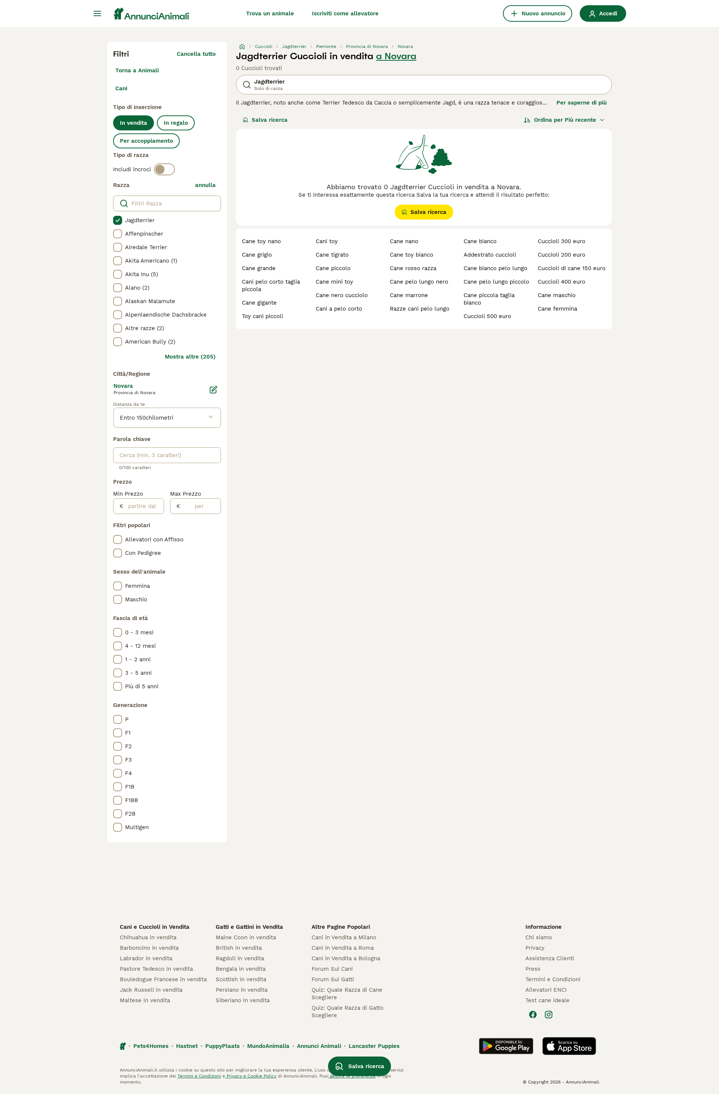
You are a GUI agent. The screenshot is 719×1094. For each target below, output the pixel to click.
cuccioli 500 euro (487, 316)
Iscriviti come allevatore (345, 13)
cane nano (404, 241)
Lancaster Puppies (374, 1046)
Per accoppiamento (146, 140)
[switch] (164, 169)
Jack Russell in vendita (151, 989)
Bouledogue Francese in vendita (163, 979)
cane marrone (409, 295)
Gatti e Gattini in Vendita (249, 927)
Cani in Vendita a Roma (343, 948)
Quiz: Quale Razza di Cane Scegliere (347, 993)
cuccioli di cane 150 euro (572, 268)
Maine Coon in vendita (246, 937)
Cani (121, 88)
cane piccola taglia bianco (489, 299)
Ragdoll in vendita (240, 958)
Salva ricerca (270, 120)
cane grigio (257, 254)
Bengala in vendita (241, 968)
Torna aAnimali (137, 70)
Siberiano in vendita (243, 1000)
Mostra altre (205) (190, 356)
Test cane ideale (547, 1000)
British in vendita (239, 948)
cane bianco (480, 241)
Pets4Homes (151, 1046)
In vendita (133, 123)
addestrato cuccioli (490, 254)
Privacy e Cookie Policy (250, 1076)
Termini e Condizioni (552, 979)
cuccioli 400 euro (561, 281)
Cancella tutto (196, 54)
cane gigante (259, 302)
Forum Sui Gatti (333, 979)
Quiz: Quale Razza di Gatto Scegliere (347, 1011)
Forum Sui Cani (332, 968)
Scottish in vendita (241, 979)
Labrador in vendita (146, 958)
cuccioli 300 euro (561, 241)
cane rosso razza (413, 268)
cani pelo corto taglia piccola (271, 285)
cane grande (259, 268)
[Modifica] (213, 389)
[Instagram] (548, 1014)
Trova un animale (270, 13)
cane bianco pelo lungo (495, 268)
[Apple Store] (569, 1046)
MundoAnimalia (268, 1046)
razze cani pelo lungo (419, 308)
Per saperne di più (581, 102)
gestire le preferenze (352, 1076)
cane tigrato (332, 254)
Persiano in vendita (241, 989)
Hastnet (187, 1046)
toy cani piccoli (262, 316)
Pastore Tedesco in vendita (156, 968)
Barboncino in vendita (149, 948)
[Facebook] (532, 1014)
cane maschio (557, 295)
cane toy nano (261, 241)
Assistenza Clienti (549, 958)
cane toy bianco (411, 254)
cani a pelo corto (339, 308)
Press (532, 968)
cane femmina (557, 308)
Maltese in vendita (145, 1000)
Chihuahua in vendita (148, 937)
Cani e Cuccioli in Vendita (154, 927)
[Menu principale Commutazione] (97, 13)
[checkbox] (117, 220)
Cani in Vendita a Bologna (346, 958)
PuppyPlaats (222, 1046)
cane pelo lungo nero (419, 281)
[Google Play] (506, 1046)
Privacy (534, 948)
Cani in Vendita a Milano (344, 937)
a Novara (396, 56)
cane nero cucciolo (342, 295)
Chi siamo (538, 937)
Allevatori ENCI (546, 989)
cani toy (327, 241)
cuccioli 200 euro (561, 254)
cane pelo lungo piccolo (496, 281)
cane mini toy (334, 281)
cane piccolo (333, 268)
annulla (205, 185)
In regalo (176, 123)
